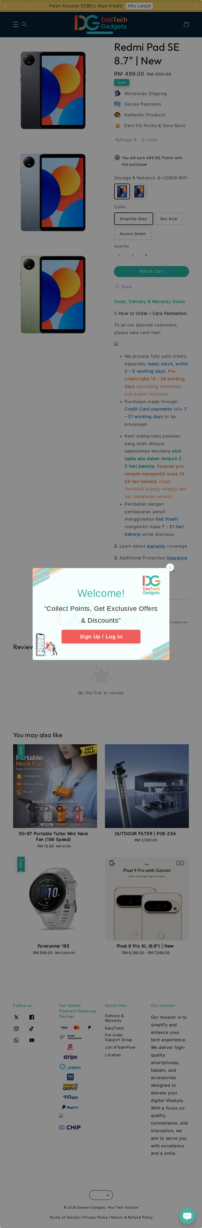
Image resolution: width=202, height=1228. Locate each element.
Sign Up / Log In (101, 636)
